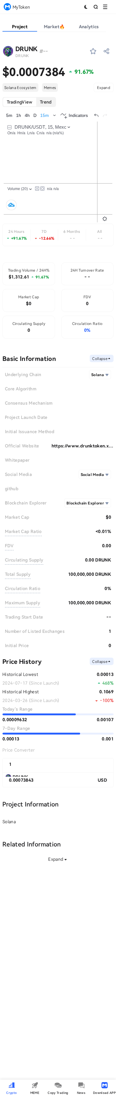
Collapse (99, 358)
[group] (29, 102)
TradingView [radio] (19, 102)
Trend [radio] (46, 102)
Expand (103, 87)
